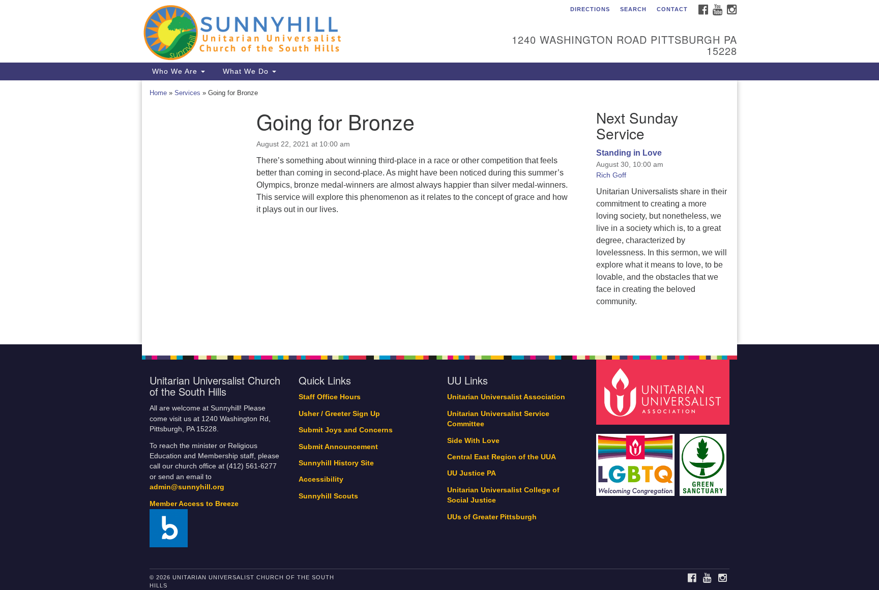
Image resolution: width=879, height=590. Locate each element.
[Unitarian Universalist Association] (664, 392)
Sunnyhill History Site (336, 463)
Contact (672, 9)
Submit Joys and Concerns (346, 430)
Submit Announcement (338, 447)
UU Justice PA (471, 473)
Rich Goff (611, 175)
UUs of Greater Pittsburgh (492, 517)
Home (158, 93)
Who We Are (175, 71)
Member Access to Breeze (194, 504)
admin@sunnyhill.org (187, 487)
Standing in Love (629, 153)
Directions (590, 9)
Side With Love (473, 441)
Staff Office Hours (330, 397)
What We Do (245, 71)
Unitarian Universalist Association (506, 397)
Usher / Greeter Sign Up (339, 414)
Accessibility (321, 479)
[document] (439, 212)
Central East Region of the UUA (501, 457)
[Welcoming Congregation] (637, 459)
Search (633, 9)
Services (187, 93)
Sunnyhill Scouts (328, 496)
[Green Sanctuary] (704, 459)
